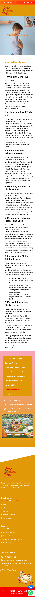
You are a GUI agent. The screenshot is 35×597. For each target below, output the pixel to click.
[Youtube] (27, 2)
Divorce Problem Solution (15, 367)
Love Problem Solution (13, 359)
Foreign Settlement (12, 394)
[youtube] (14, 570)
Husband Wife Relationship (15, 376)
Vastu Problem (10, 385)
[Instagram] (30, 2)
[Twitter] (24, 2)
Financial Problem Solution (15, 372)
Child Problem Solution (13, 389)
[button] (31, 10)
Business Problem (11, 363)
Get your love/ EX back (13, 381)
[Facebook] (21, 2)
